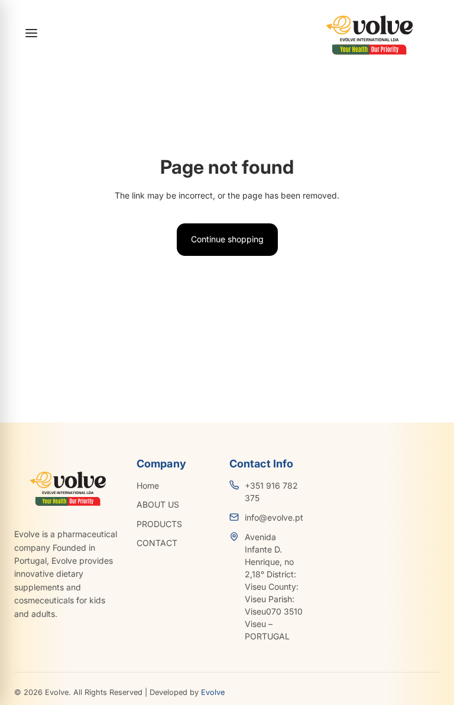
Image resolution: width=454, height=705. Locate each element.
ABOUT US (158, 504)
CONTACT (157, 543)
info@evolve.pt (274, 517)
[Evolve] (367, 33)
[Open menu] (31, 33)
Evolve (213, 692)
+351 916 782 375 (271, 491)
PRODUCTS (159, 524)
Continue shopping (227, 239)
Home (148, 485)
